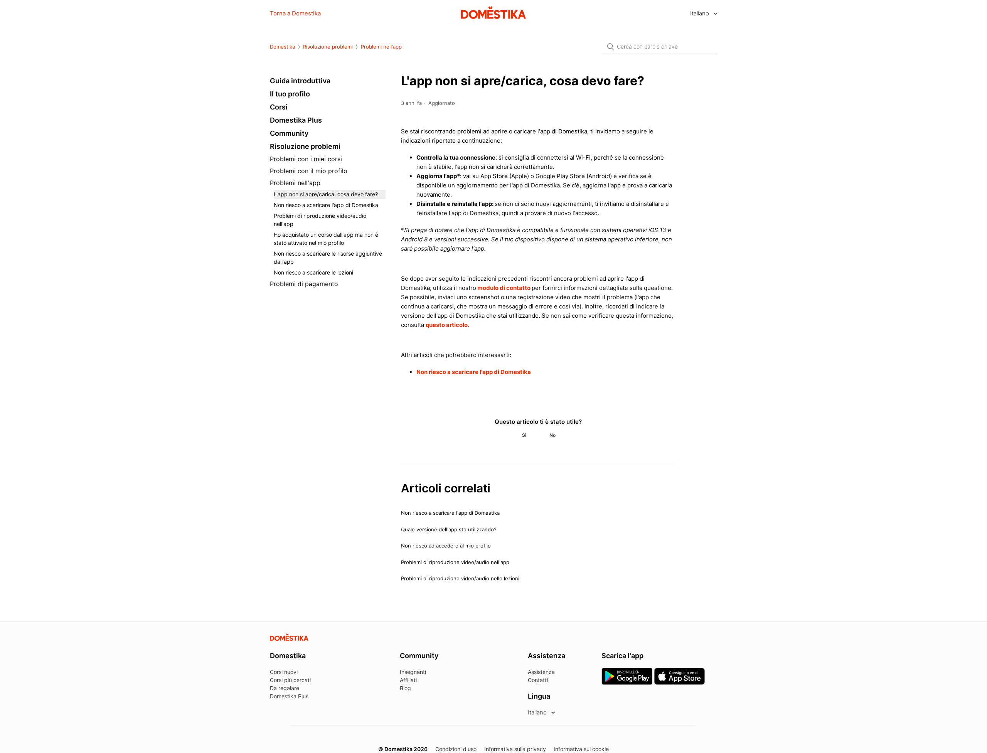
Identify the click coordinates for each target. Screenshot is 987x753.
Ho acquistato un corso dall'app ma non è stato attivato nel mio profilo (326, 238)
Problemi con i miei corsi (306, 159)
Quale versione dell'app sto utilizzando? (449, 529)
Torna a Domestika (295, 13)
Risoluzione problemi (328, 47)
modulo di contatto (504, 287)
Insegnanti (413, 672)
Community (289, 133)
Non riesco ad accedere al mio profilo (446, 545)
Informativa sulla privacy (515, 749)
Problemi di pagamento (304, 284)
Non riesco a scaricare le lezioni (313, 272)
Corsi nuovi (284, 672)
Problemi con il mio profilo (308, 171)
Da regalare (284, 688)
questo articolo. (447, 324)
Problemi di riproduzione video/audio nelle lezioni (460, 578)
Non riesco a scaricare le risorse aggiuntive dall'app (328, 257)
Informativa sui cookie (581, 749)
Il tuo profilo (290, 94)
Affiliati (408, 680)
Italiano (700, 13)
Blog (405, 688)
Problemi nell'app (381, 47)
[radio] (524, 435)
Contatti (538, 680)
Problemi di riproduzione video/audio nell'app (320, 219)
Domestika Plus (296, 120)
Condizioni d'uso (456, 749)
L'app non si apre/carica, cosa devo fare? (326, 194)
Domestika (282, 47)
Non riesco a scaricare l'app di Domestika (326, 205)
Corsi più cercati (290, 680)
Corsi (279, 107)
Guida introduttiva (300, 81)
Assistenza (541, 672)
